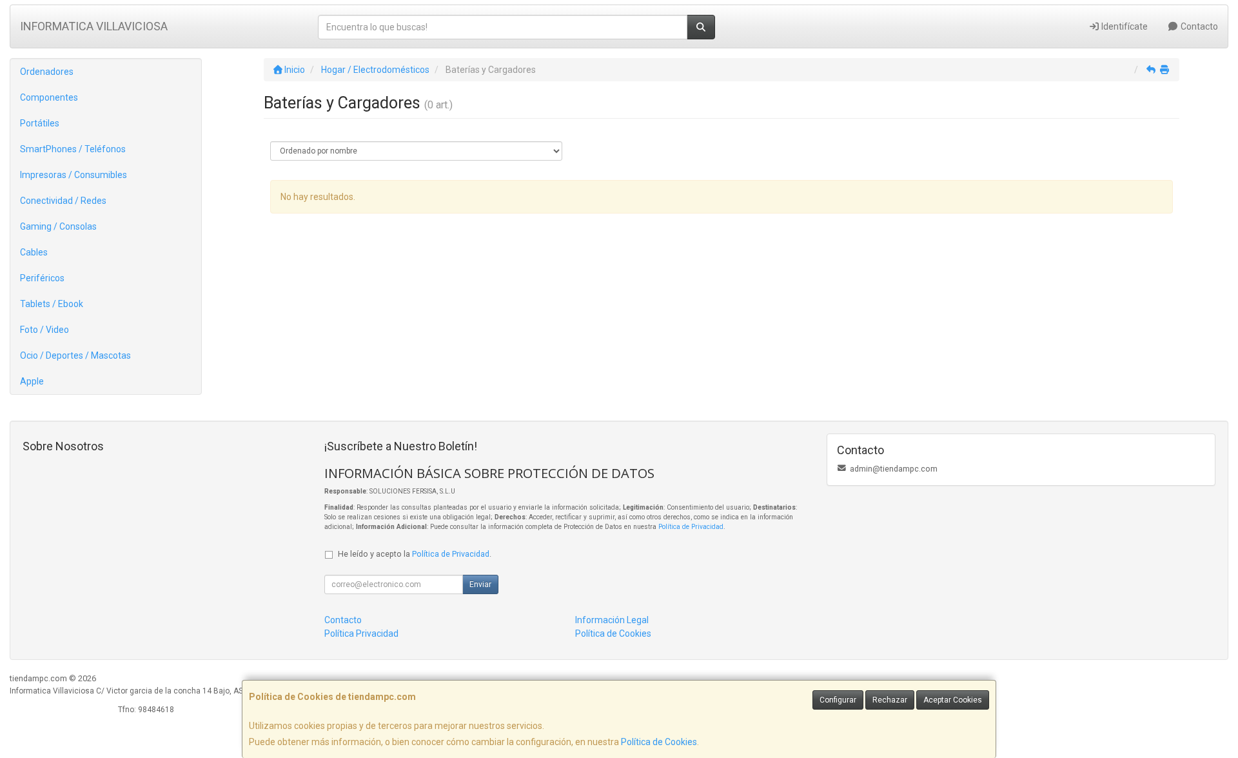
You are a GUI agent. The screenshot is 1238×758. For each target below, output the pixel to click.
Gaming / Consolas (58, 226)
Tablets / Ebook (51, 304)
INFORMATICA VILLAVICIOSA (94, 26)
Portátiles (39, 123)
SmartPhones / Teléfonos (73, 149)
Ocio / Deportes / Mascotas (75, 355)
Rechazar (889, 699)
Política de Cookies (659, 742)
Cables (34, 252)
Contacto (1198, 26)
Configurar (838, 699)
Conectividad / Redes (63, 200)
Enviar (480, 584)
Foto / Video (44, 329)
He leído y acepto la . (414, 554)
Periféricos (42, 278)
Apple (32, 381)
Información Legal (612, 620)
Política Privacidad (361, 633)
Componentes (49, 97)
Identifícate (1123, 26)
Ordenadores (47, 71)
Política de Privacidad (690, 526)
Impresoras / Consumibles (73, 175)
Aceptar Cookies (952, 699)
